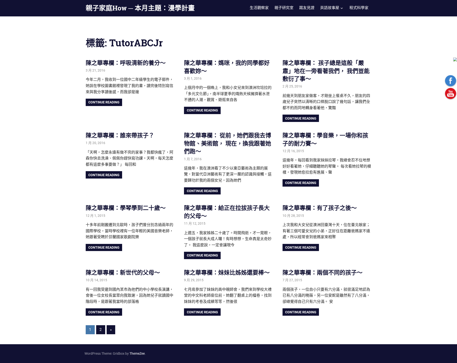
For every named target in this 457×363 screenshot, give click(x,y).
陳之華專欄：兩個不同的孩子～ (323, 272)
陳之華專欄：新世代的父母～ (123, 272)
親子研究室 (283, 7)
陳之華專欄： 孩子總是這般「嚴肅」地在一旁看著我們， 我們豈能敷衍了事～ (326, 70)
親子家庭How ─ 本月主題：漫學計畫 (140, 8)
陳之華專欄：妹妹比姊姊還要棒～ (227, 272)
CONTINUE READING (103, 102)
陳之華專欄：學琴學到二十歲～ (126, 208)
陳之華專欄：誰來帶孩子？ (120, 135)
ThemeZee (137, 353)
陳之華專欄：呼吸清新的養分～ (126, 63)
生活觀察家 (259, 7)
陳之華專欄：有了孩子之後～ (320, 208)
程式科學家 (358, 7)
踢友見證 (306, 7)
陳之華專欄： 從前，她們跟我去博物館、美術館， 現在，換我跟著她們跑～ (227, 143)
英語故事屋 (329, 7)
